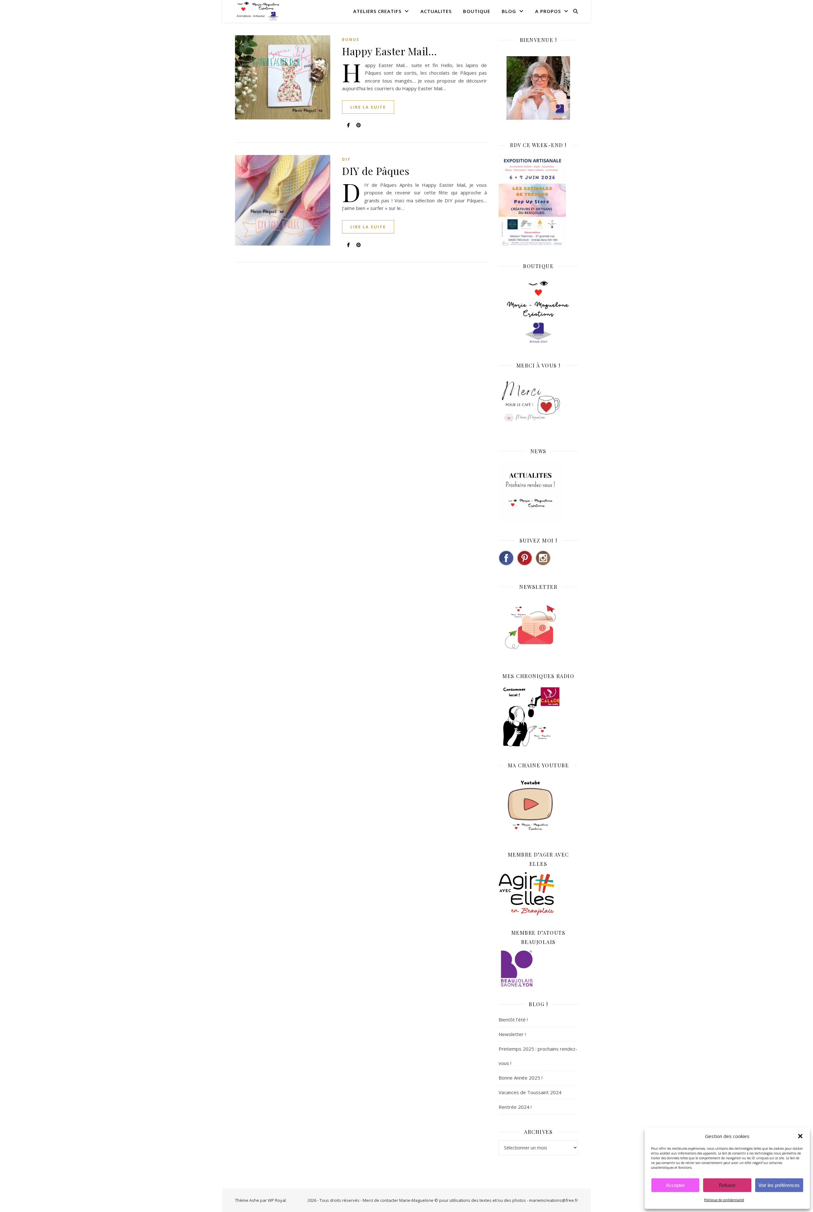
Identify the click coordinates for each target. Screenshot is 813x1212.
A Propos (548, 11)
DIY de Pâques (376, 171)
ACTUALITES (436, 11)
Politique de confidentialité (724, 1200)
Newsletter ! (512, 1034)
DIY (346, 159)
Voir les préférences (779, 1185)
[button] (800, 1136)
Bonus (350, 39)
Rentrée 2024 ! (515, 1107)
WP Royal (277, 1200)
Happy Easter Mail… (389, 51)
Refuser (727, 1185)
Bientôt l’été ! (513, 1019)
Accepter (675, 1185)
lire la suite (368, 107)
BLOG (509, 11)
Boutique (476, 11)
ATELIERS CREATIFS (377, 11)
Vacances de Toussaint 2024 (530, 1092)
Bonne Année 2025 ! (520, 1077)
